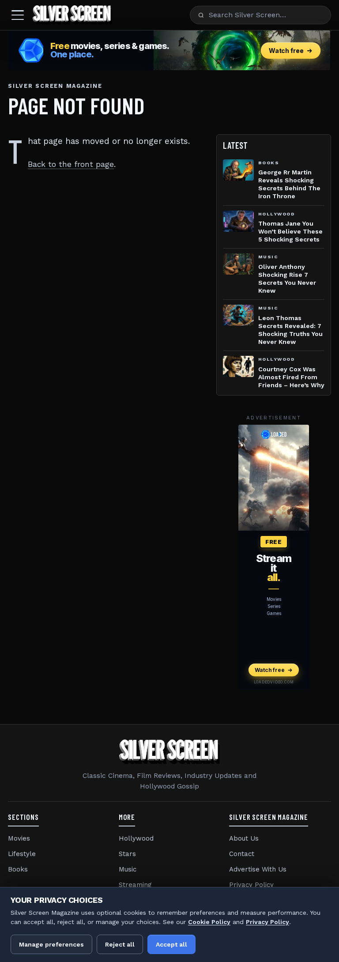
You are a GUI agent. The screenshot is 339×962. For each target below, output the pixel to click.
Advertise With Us (257, 869)
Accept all (171, 944)
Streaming (135, 885)
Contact (241, 854)
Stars (127, 854)
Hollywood (136, 838)
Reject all (120, 944)
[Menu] (17, 15)
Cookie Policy (209, 921)
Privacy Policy (251, 885)
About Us (244, 838)
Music (127, 869)
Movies (19, 838)
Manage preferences (51, 944)
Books (18, 869)
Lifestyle (22, 854)
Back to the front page (71, 164)
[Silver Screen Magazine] (72, 15)
